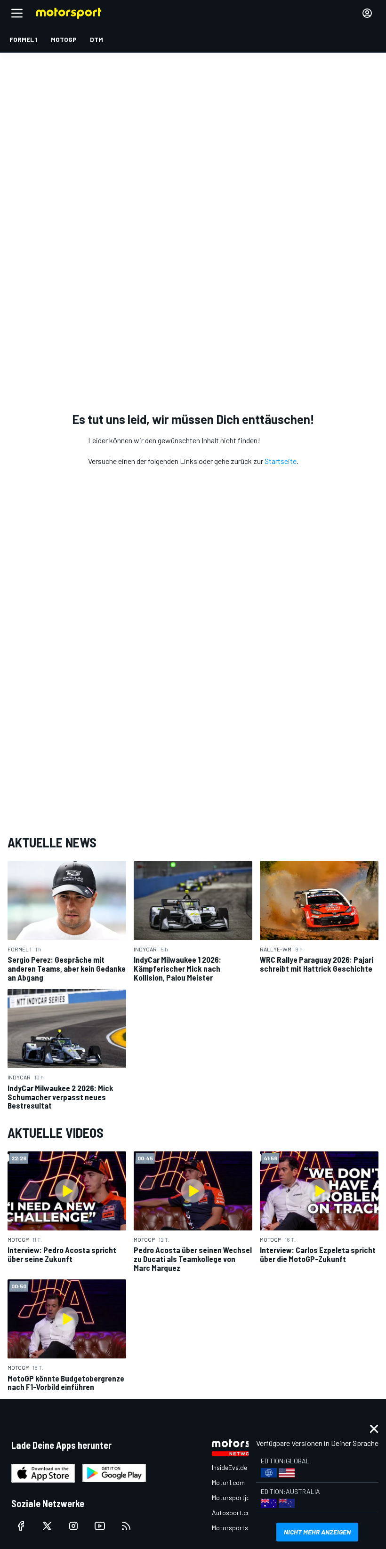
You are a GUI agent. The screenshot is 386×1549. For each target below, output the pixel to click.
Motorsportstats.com (243, 1528)
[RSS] (126, 1526)
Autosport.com (234, 1513)
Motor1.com (228, 1482)
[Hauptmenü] (16, 13)
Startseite (281, 460)
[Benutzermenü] (367, 13)
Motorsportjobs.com (241, 1497)
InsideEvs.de (229, 1467)
